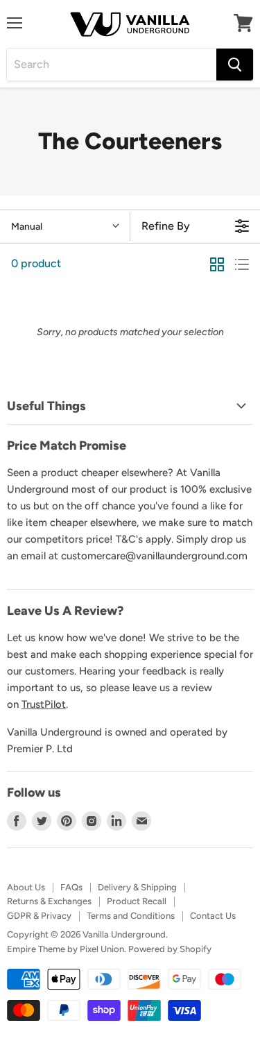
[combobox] (111, 64)
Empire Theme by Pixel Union (65, 949)
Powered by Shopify (169, 949)
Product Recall (136, 901)
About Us (26, 887)
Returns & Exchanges (49, 901)
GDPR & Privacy (39, 915)
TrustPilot (43, 704)
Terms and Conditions (131, 915)
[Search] (234, 64)
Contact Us (213, 915)
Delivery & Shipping (137, 887)
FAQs (71, 887)
